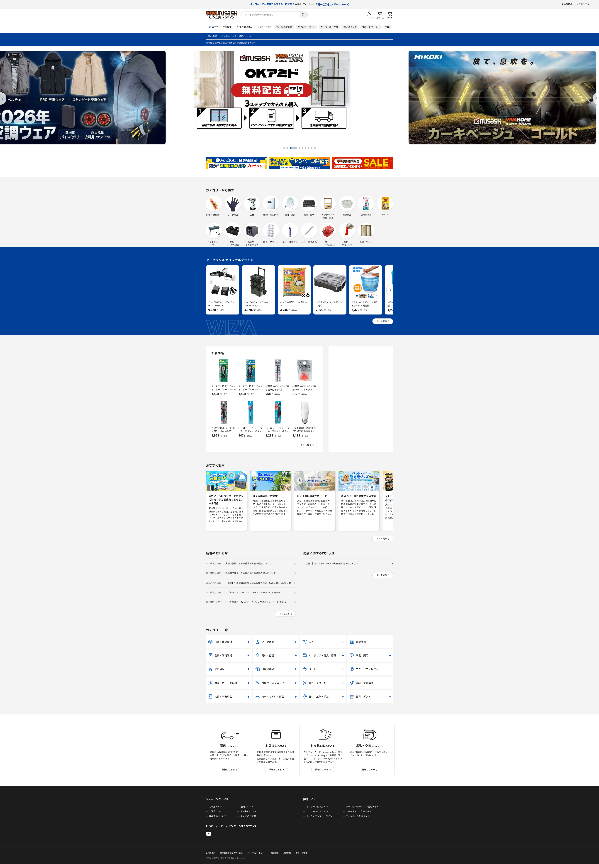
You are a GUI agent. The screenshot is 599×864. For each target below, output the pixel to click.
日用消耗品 (366, 214)
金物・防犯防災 (271, 214)
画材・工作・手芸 (347, 243)
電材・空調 (290, 214)
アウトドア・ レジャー (213, 243)
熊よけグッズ (350, 27)
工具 (252, 214)
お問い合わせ (301, 852)
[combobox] (270, 15)
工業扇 (388, 27)
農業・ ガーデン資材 (232, 243)
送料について (247, 806)
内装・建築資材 (214, 214)
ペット (385, 214)
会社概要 (275, 852)
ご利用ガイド (585, 3)
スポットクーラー (371, 27)
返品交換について (217, 816)
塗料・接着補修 (290, 241)
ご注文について (216, 811)
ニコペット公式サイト (317, 811)
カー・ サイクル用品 (328, 243)
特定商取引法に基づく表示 (231, 852)
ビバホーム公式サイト (317, 806)
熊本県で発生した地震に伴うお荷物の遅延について (231, 42)
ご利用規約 (210, 852)
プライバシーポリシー (256, 852)
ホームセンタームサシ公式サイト (362, 806)
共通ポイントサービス (298, 4)
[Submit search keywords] (303, 15)
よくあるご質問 (248, 816)
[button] (369, 15)
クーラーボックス (329, 27)
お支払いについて (249, 811)
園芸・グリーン (270, 241)
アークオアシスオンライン (319, 816)
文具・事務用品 (309, 241)
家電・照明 (309, 214)
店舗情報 (568, 3)
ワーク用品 (232, 214)
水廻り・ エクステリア (251, 243)
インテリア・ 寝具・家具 (328, 216)
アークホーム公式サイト (358, 816)
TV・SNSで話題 (284, 27)
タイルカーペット (306, 27)
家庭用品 (347, 214)
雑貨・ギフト (366, 241)
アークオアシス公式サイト (359, 811)
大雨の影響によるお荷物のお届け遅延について (229, 36)
